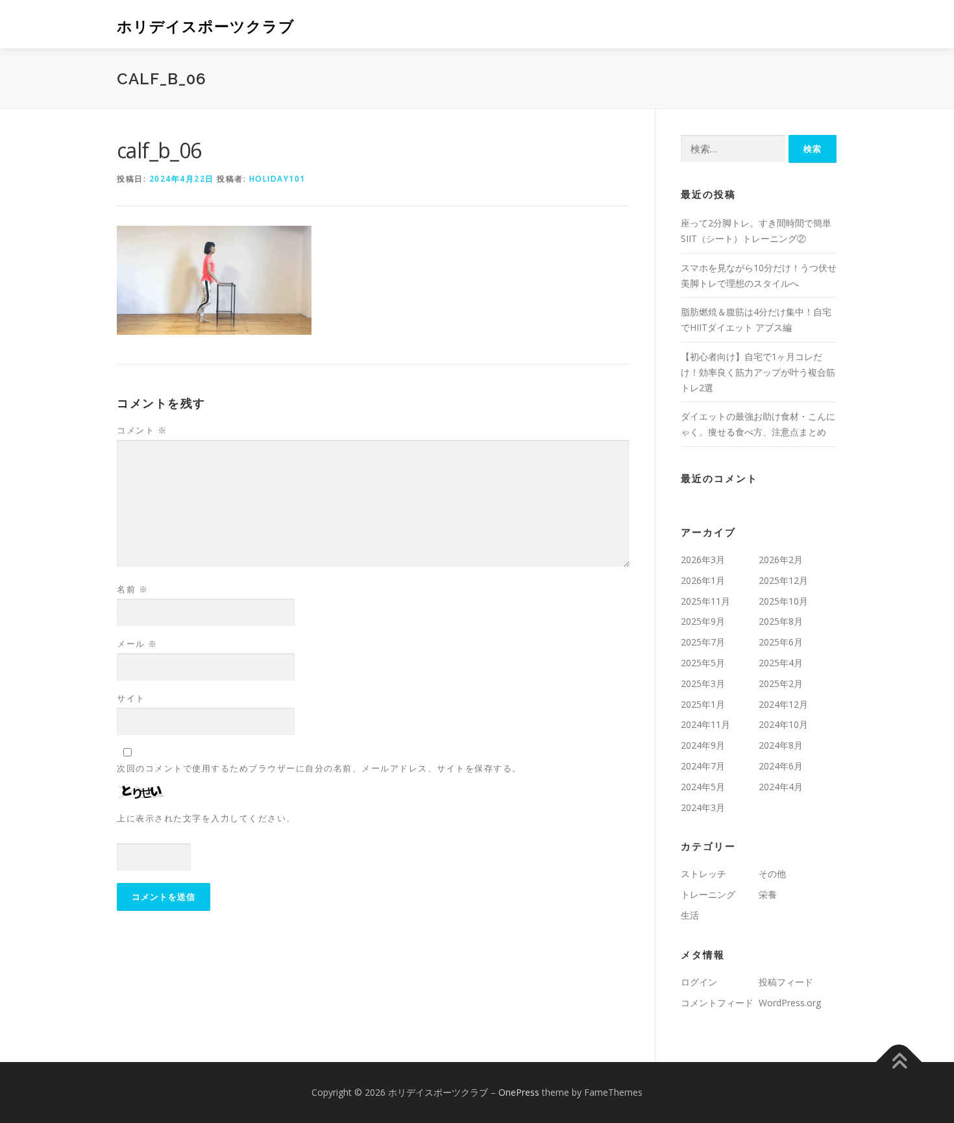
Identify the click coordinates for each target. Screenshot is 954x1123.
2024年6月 (781, 766)
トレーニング (708, 894)
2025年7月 (703, 642)
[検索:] (733, 149)
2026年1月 (703, 580)
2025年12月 (783, 580)
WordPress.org (790, 1002)
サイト (131, 698)
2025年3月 (703, 683)
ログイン (699, 982)
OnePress (518, 1092)
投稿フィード (786, 982)
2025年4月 (781, 663)
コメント (142, 430)
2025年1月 (703, 704)
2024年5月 (703, 786)
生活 (690, 915)
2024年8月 (781, 745)
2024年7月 (703, 766)
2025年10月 (783, 601)
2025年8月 (781, 621)
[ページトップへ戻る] (899, 1062)
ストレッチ (703, 873)
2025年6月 (781, 642)
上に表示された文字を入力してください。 (206, 818)
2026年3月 (703, 559)
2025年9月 (703, 621)
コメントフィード (717, 1002)
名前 (132, 589)
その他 (772, 873)
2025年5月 (703, 663)
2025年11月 (705, 601)
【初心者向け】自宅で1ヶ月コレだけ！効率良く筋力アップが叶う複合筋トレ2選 (758, 372)
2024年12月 (783, 704)
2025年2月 (781, 683)
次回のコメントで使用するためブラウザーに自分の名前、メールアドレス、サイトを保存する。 (319, 768)
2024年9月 (703, 745)
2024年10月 (783, 724)
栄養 (768, 894)
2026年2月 (781, 559)
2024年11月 (705, 724)
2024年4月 (781, 786)
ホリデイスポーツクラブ (206, 26)
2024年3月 (703, 807)
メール (137, 643)
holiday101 (277, 178)
